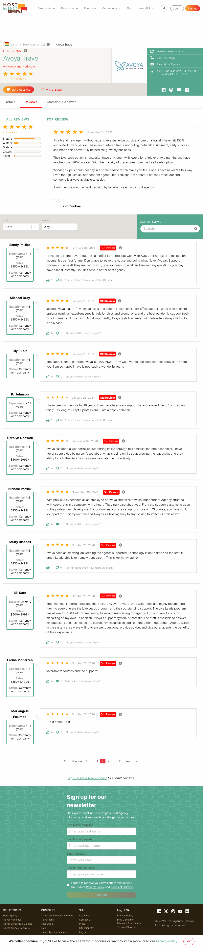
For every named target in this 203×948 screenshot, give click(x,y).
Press (82, 923)
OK (189, 941)
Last (137, 761)
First (66, 761)
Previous (77, 761)
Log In (82, 932)
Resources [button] (68, 8)
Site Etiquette (86, 927)
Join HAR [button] (144, 8)
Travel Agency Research (54, 932)
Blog (129, 8)
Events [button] (88, 8)
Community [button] (109, 8)
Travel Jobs (47, 919)
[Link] (158, 912)
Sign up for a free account (87, 778)
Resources (47, 923)
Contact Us (85, 919)
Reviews (31, 102)
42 (120, 761)
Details (10, 102)
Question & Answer (61, 102)
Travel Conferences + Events (57, 915)
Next (128, 761)
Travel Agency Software (16, 927)
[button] (175, 58)
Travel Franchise (12, 919)
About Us (84, 915)
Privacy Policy (95, 887)
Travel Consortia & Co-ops (17, 923)
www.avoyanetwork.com (19, 66)
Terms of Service (122, 887)
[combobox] (5, 227)
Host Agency (10, 915)
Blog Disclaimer (129, 921)
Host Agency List (34, 44)
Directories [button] (45, 8)
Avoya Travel (64, 44)
